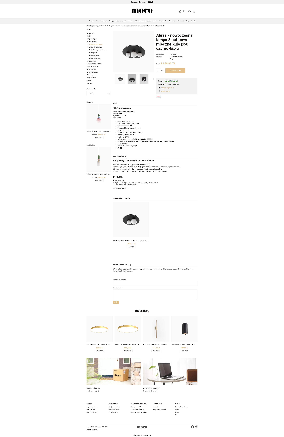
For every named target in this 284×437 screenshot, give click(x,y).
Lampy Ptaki (90, 33)
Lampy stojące (91, 61)
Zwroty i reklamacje (92, 412)
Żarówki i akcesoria (93, 66)
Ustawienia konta (114, 409)
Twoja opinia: (117, 288)
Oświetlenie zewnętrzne (94, 64)
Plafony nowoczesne (95, 44)
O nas (177, 412)
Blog (176, 415)
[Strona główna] (142, 11)
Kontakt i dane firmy (181, 407)
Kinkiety (89, 36)
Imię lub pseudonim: (120, 279)
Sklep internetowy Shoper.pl (142, 435)
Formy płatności (136, 407)
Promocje (90, 83)
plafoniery (90, 75)
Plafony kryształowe (95, 47)
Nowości (89, 80)
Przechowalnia (113, 412)
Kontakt (155, 407)
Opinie (177, 409)
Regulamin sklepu (92, 407)
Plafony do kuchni (95, 58)
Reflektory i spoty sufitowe (97, 50)
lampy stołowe (91, 69)
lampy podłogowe (92, 72)
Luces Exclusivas (173, 84)
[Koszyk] (194, 13)
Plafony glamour (94, 55)
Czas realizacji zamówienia (139, 412)
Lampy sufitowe (92, 41)
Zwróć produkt (91, 409)
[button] (166, 88)
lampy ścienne (91, 77)
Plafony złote (93, 53)
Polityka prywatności (159, 409)
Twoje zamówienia (114, 407)
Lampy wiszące (91, 39)
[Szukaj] (108, 93)
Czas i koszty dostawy (137, 409)
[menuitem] (91, 20)
